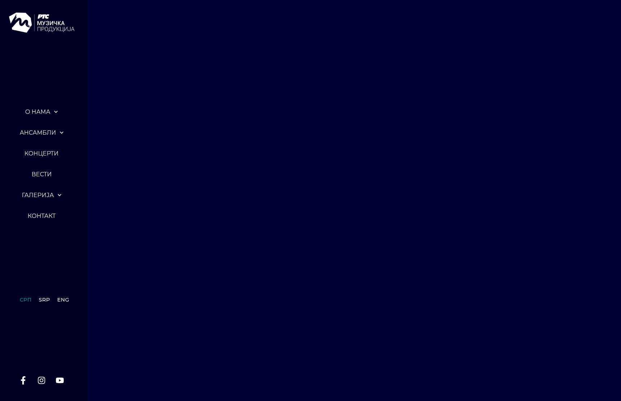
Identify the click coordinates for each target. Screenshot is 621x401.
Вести (42, 174)
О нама (37, 111)
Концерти (41, 153)
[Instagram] (41, 380)
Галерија (38, 195)
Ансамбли (38, 132)
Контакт (42, 216)
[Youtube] (60, 380)
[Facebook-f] (23, 380)
